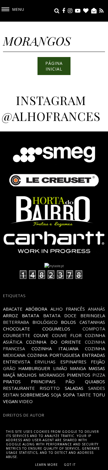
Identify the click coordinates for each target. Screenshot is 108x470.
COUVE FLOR (67, 335)
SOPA (69, 395)
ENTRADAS (93, 355)
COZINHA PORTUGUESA (53, 355)
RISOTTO (50, 388)
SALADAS (74, 388)
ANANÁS (96, 309)
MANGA (78, 368)
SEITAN (11, 395)
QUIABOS (95, 381)
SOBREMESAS (34, 395)
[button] (12, 9)
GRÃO (9, 368)
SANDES (96, 388)
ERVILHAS (45, 362)
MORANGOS (52, 375)
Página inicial (54, 66)
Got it (70, 464)
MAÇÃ (9, 375)
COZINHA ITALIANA (55, 348)
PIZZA (98, 375)
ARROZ (10, 315)
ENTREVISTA (16, 362)
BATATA (30, 315)
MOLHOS (27, 375)
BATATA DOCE (59, 315)
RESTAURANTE (19, 388)
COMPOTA (93, 329)
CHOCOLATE (16, 329)
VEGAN (10, 401)
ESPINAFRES (73, 362)
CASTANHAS (92, 322)
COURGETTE (16, 335)
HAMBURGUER (34, 368)
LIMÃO (60, 368)
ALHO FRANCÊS (67, 309)
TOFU (99, 395)
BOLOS (68, 322)
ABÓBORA (36, 309)
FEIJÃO (98, 362)
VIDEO (26, 401)
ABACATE (12, 309)
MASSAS (96, 368)
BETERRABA (16, 322)
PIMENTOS (78, 375)
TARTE (83, 395)
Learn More (46, 464)
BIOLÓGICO (45, 322)
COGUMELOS (56, 329)
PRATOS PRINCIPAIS (29, 381)
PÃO (70, 381)
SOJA (56, 395)
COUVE (41, 335)
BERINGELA (92, 315)
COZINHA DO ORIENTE (53, 342)
